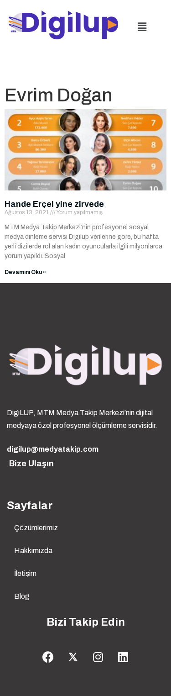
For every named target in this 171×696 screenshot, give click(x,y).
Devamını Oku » (25, 272)
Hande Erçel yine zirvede (54, 204)
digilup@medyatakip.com (52, 449)
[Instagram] (98, 657)
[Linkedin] (123, 657)
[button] (142, 27)
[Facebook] (47, 657)
